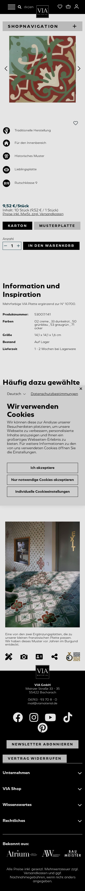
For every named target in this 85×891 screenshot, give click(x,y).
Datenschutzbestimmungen (54, 394)
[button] (16, 394)
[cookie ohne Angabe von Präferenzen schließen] (81, 388)
